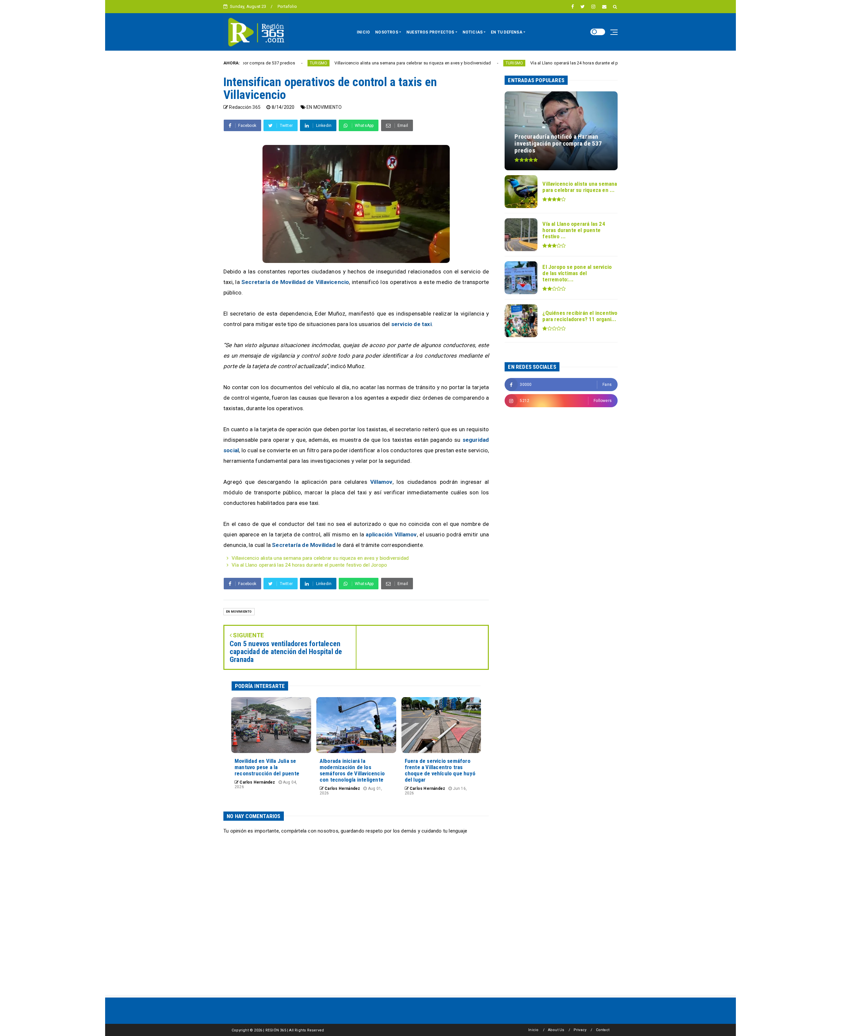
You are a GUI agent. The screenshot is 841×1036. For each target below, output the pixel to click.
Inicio (533, 1030)
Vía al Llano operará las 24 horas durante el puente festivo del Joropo (545, 62)
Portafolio (287, 6)
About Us (556, 1030)
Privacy (580, 1030)
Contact (602, 1030)
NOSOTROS (386, 32)
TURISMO (265, 63)
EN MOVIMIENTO (324, 107)
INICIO (363, 32)
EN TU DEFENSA (506, 32)
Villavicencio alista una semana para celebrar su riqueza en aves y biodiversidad (359, 62)
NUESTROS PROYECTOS (430, 32)
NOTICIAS (473, 32)
